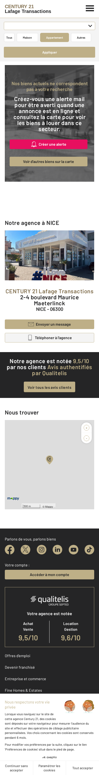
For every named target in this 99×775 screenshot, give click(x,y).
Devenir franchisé (20, 667)
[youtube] (73, 549)
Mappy (49, 506)
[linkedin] (57, 549)
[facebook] (9, 549)
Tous (9, 37)
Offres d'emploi (17, 655)
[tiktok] (89, 549)
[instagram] (41, 549)
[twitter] (25, 549)
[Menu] (90, 7)
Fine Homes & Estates (23, 690)
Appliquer (49, 52)
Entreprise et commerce (25, 678)
